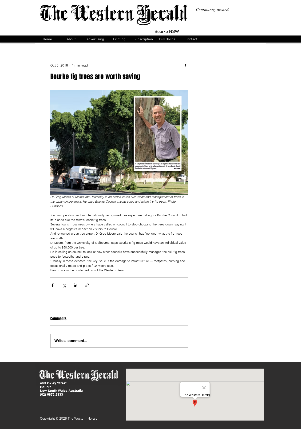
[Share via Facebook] (52, 285)
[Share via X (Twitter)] (64, 285)
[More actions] (185, 65)
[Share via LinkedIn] (75, 285)
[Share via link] (87, 285)
